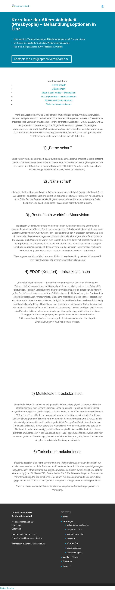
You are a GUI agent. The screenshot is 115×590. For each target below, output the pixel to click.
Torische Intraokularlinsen (58, 104)
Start (65, 517)
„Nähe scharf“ (58, 89)
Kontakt (66, 566)
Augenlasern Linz (75, 534)
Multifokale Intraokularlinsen (58, 100)
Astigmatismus (74, 548)
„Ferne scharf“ (59, 85)
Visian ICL (72, 539)
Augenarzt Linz (74, 529)
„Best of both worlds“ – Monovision (58, 92)
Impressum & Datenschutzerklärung (29, 544)
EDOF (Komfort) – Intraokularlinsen (58, 96)
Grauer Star (73, 543)
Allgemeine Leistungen (78, 525)
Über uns (67, 561)
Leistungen (68, 521)
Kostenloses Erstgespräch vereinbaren (39, 59)
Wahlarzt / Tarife (70, 557)
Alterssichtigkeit (74, 552)
